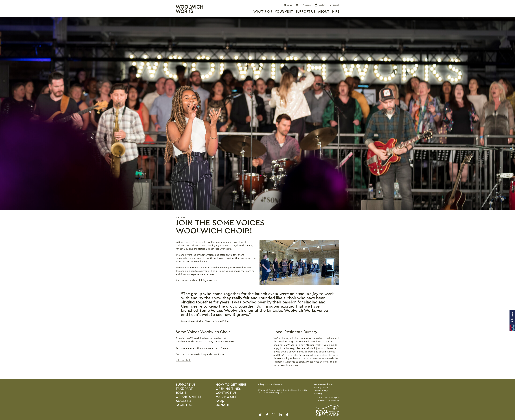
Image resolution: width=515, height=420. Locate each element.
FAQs (220, 401)
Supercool (280, 393)
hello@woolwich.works (270, 384)
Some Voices (207, 254)
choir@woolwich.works (323, 348)
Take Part (181, 217)
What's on (262, 11)
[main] (257, 198)
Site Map (318, 393)
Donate (222, 405)
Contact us (226, 392)
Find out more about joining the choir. (197, 280)
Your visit (284, 11)
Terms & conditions (323, 384)
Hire (335, 11)
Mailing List (226, 397)
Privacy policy (321, 387)
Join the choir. (183, 360)
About (323, 11)
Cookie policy (321, 390)
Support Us (305, 11)
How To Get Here (231, 384)
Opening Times (228, 388)
